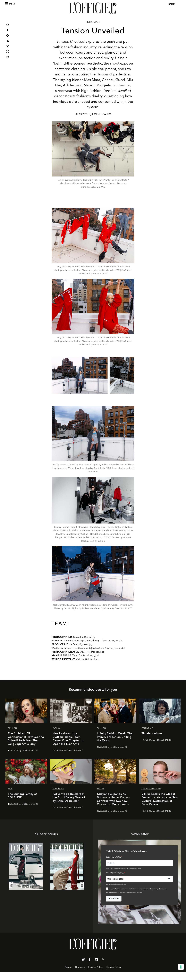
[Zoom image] (93, 235)
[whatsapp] (7, 52)
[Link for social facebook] (89, 960)
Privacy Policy (95, 967)
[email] (7, 25)
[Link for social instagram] (96, 960)
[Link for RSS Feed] (102, 959)
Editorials (93, 22)
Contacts (80, 967)
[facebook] (7, 30)
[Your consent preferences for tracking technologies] (181, 967)
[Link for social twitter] (83, 960)
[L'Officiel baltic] (93, 8)
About (68, 967)
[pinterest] (7, 36)
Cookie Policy (113, 967)
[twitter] (7, 46)
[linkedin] (7, 41)
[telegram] (7, 57)
